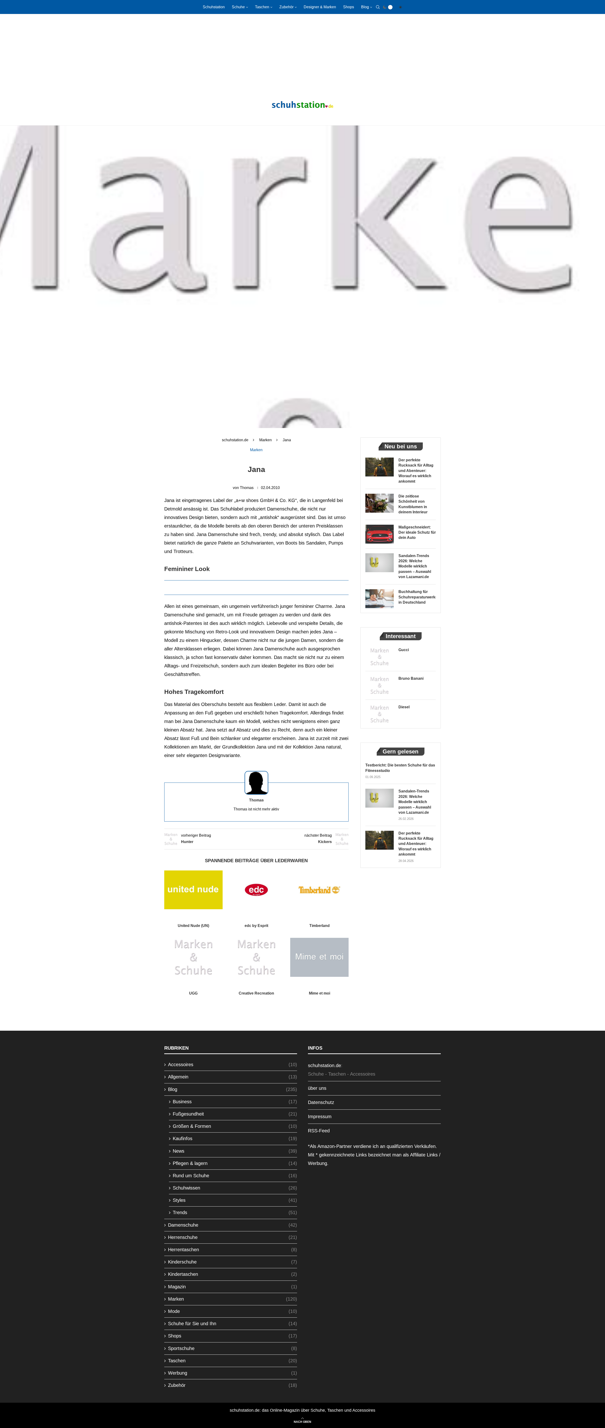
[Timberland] (319, 889)
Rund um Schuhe (235, 1175)
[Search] (378, 7)
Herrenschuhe (232, 1237)
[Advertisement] (302, 52)
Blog (365, 7)
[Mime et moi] (319, 957)
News (235, 1151)
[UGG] (193, 957)
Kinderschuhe (232, 1261)
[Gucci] (379, 656)
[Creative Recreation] (256, 957)
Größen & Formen (235, 1126)
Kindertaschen (232, 1274)
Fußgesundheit (235, 1113)
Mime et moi (319, 993)
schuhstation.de (235, 440)
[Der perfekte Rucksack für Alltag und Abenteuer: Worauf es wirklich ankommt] (379, 467)
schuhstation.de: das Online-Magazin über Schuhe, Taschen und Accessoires (302, 1410)
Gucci (403, 650)
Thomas (247, 488)
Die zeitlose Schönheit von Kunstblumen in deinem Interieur (413, 504)
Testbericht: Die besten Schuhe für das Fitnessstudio (400, 767)
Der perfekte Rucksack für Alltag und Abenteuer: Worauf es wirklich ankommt (415, 470)
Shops (348, 7)
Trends (235, 1212)
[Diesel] (379, 714)
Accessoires (232, 1064)
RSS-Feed (319, 1130)
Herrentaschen (232, 1249)
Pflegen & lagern (235, 1163)
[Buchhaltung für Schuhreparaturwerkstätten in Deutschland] (379, 598)
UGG (193, 993)
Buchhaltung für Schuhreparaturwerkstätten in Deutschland (417, 597)
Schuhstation (214, 7)
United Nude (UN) (193, 926)
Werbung (232, 1373)
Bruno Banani (411, 678)
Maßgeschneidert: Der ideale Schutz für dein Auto (417, 532)
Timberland (319, 926)
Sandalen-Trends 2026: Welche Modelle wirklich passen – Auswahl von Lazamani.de (414, 566)
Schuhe (238, 7)
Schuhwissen (235, 1187)
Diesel (404, 707)
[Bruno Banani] (379, 685)
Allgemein (232, 1076)
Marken (265, 440)
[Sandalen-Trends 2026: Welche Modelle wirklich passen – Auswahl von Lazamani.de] (379, 562)
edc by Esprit (256, 926)
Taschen (262, 7)
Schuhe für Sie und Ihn (232, 1323)
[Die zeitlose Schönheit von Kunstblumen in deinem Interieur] (379, 503)
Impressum (320, 1116)
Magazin (232, 1286)
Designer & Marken (320, 7)
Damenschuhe (232, 1225)
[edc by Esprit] (256, 889)
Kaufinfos (235, 1138)
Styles (235, 1200)
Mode (232, 1311)
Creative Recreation (256, 993)
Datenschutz (321, 1102)
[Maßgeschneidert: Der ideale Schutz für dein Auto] (379, 534)
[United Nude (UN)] (193, 889)
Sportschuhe (232, 1348)
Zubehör (286, 7)
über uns (317, 1088)
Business (235, 1101)
